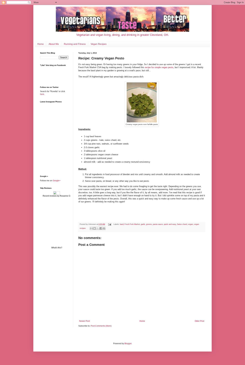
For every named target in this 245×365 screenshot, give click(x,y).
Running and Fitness (75, 44)
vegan (190, 224)
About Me (54, 44)
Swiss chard (182, 224)
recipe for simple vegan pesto (159, 67)
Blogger (128, 343)
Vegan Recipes (98, 44)
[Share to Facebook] (100, 228)
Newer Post (84, 321)
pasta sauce (158, 224)
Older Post (199, 321)
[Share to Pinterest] (104, 228)
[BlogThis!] (94, 228)
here (42, 94)
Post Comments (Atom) (101, 326)
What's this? (56, 247)
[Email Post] (109, 224)
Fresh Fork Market (132, 224)
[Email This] (91, 228)
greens (149, 224)
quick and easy (170, 224)
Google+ (56, 180)
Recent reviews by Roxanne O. (57, 196)
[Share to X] (97, 228)
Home (40, 44)
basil (122, 224)
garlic (143, 224)
